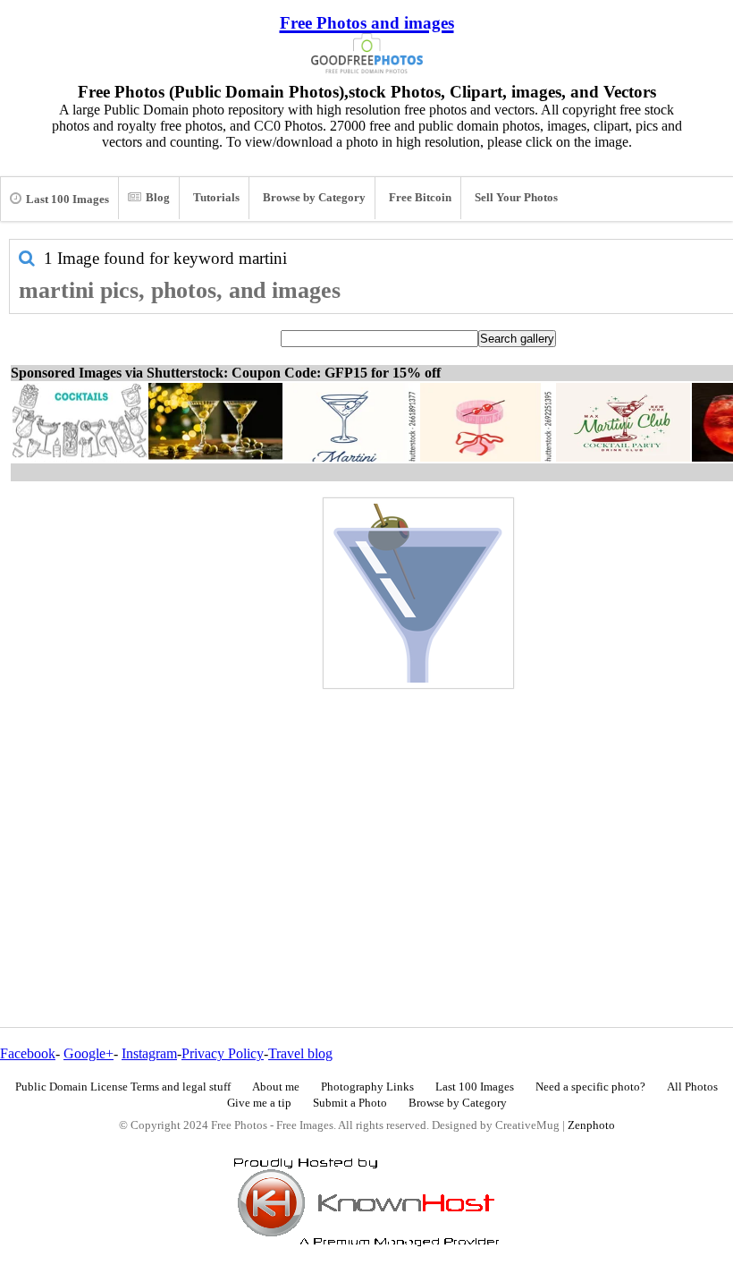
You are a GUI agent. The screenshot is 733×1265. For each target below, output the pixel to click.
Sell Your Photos (516, 197)
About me (275, 1087)
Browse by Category (314, 197)
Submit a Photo (350, 1103)
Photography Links (367, 1087)
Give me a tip (259, 1103)
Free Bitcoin (420, 197)
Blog (158, 197)
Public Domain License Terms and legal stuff (123, 1087)
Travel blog (300, 1053)
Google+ (88, 1053)
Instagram (149, 1053)
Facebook (27, 1053)
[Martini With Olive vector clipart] (418, 593)
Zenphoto (591, 1125)
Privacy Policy (222, 1053)
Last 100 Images (67, 199)
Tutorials (216, 197)
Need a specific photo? (590, 1087)
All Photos (692, 1087)
